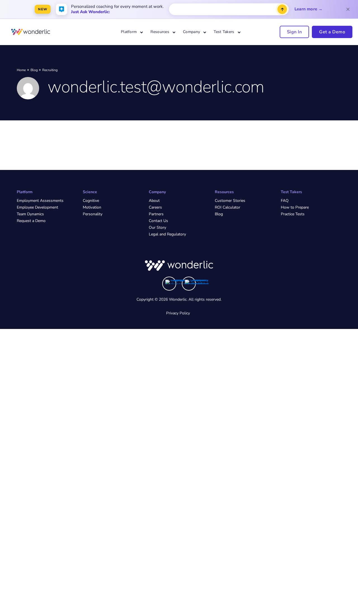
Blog (219, 214)
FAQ (285, 200)
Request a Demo (31, 220)
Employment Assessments (40, 200)
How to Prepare (295, 207)
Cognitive (91, 200)
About (154, 200)
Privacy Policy (178, 313)
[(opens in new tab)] (177, 282)
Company (191, 31)
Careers (155, 207)
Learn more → (308, 9)
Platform (129, 31)
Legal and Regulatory (167, 234)
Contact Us (158, 220)
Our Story (157, 227)
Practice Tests (293, 214)
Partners (156, 214)
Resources (159, 31)
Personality (92, 214)
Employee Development (37, 207)
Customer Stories (230, 200)
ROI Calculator (227, 207)
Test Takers (224, 31)
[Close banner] (347, 9)
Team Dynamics (30, 214)
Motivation (92, 207)
